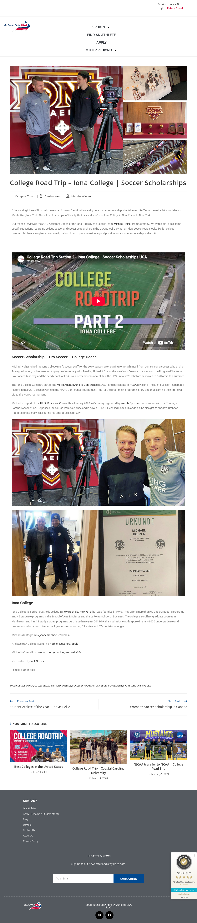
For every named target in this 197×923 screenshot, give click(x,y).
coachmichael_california (55, 635)
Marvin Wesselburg (84, 196)
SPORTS (98, 27)
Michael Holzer (122, 223)
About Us (175, 4)
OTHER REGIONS (99, 50)
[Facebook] (109, 915)
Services (162, 4)
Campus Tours (25, 196)
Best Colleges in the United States (38, 767)
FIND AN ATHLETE (101, 35)
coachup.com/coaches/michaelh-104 (59, 652)
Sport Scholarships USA (137, 685)
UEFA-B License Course (54, 403)
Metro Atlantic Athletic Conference (77, 384)
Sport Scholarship (111, 685)
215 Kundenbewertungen (184, 889)
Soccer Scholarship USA (86, 685)
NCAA (133, 384)
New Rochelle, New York (76, 611)
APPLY (101, 42)
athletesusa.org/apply (65, 643)
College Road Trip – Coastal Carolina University (98, 770)
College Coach (24, 685)
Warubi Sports (129, 403)
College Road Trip (44, 685)
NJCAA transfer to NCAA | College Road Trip (158, 766)
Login (161, 8)
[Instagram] (99, 915)
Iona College (63, 685)
